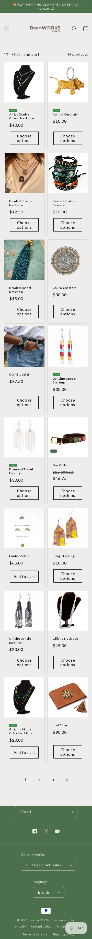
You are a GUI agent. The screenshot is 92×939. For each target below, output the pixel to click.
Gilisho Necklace (65, 638)
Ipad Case (60, 725)
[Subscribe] (71, 812)
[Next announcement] (86, 6)
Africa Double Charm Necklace (21, 116)
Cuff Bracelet (19, 374)
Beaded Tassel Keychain (20, 290)
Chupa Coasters (64, 288)
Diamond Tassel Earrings (21, 471)
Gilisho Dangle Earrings (20, 641)
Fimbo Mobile (19, 556)
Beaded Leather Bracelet (65, 203)
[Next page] (66, 779)
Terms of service (35, 934)
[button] (6, 28)
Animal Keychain (65, 114)
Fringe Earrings (64, 556)
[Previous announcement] (5, 6)
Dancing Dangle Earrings (64, 380)
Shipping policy (64, 934)
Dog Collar (60, 465)
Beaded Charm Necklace (20, 203)
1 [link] (25, 779)
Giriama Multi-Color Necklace (20, 731)
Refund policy (41, 926)
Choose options (24, 138)
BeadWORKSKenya (43, 920)
